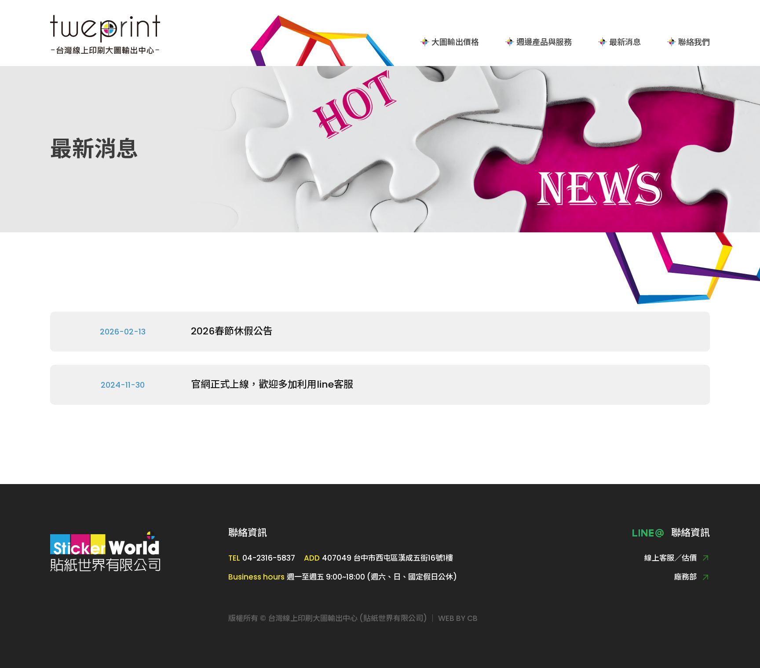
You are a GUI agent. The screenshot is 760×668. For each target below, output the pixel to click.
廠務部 (685, 577)
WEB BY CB (458, 618)
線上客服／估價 (670, 558)
